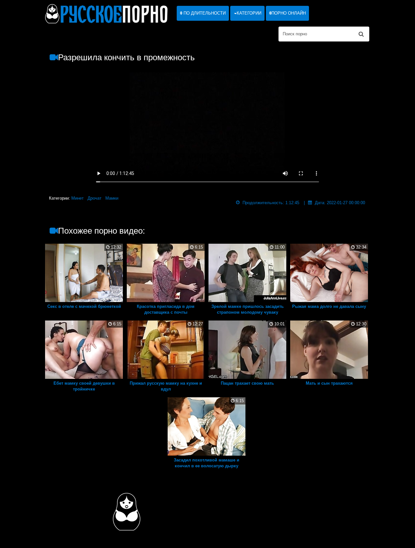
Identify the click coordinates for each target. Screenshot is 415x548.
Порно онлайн (288, 13)
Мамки (111, 198)
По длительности (204, 13)
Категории (249, 13)
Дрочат (94, 198)
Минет (77, 198)
